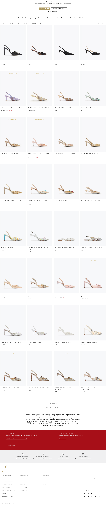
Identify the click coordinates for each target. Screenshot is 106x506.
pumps (29, 421)
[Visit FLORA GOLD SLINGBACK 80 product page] (66, 181)
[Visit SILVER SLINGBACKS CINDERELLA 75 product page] (13, 322)
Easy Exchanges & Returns (8, 490)
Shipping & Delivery (7, 487)
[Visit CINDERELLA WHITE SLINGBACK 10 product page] (66, 228)
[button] (53, 11)
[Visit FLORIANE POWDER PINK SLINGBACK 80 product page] (93, 275)
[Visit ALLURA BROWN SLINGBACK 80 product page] (39, 42)
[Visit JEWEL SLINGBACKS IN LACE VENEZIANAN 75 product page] (93, 368)
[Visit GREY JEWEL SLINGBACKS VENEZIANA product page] (39, 368)
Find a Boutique (47, 478)
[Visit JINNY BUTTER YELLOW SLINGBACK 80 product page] (39, 88)
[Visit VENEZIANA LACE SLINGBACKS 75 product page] (13, 368)
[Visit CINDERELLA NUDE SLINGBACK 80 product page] (13, 275)
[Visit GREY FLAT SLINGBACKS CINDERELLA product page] (93, 228)
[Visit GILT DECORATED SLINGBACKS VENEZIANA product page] (66, 368)
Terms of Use (23, 481)
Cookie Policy (23, 484)
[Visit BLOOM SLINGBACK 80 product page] (13, 228)
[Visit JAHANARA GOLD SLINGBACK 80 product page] (13, 134)
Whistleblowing (24, 490)
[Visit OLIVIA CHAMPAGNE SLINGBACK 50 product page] (93, 181)
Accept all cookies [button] (45, 8)
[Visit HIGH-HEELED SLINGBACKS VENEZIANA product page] (13, 42)
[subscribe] (26, 438)
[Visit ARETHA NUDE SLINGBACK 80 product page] (66, 275)
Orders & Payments (7, 484)
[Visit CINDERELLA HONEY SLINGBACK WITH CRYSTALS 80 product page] (39, 181)
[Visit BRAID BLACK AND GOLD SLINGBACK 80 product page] (93, 42)
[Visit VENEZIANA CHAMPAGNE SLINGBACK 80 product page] (39, 275)
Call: (7, 481)
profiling (13, 445)
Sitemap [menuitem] (4, 493)
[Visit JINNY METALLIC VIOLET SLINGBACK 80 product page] (13, 88)
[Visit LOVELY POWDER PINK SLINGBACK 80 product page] (66, 134)
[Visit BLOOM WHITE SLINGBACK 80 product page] (66, 322)
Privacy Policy (16, 441)
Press (44, 484)
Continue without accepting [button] (59, 8)
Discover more (62, 438)
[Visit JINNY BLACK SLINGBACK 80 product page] (66, 42)
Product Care (46, 481)
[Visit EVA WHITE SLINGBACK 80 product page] (39, 322)
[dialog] (53, 7)
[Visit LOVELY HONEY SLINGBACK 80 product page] (93, 134)
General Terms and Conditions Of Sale (29, 478)
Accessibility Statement (8, 496)
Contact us (5, 478)
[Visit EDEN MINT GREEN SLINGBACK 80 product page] (93, 88)
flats (50, 421)
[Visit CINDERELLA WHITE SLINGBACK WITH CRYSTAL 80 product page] (39, 228)
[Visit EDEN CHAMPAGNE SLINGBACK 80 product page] (66, 88)
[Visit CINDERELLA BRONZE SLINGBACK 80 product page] (13, 181)
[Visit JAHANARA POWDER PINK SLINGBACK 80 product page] (39, 134)
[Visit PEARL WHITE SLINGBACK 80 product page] (93, 322)
